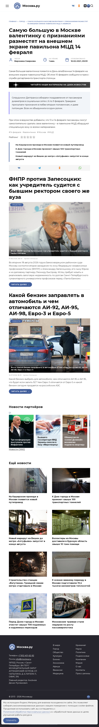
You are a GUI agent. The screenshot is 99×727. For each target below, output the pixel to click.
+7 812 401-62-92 (26, 655)
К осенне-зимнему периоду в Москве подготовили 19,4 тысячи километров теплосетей (71, 583)
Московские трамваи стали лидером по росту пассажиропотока (68, 625)
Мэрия (79, 663)
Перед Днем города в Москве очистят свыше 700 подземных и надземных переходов (27, 625)
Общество (16, 205)
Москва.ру (31, 6)
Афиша (56, 666)
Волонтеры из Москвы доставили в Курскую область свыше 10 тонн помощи (69, 541)
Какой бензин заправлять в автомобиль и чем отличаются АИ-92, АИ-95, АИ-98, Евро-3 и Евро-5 (46, 304)
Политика (80, 652)
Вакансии (57, 670)
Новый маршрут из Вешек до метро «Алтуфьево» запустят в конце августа (27, 541)
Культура (57, 656)
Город (56, 649)
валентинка (30, 132)
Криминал (81, 645)
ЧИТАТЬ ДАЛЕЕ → (20, 284)
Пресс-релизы (83, 673)
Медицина (58, 673)
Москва (42, 132)
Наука (78, 649)
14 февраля (15, 132)
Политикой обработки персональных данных (26, 712)
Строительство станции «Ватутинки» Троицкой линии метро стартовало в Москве (26, 583)
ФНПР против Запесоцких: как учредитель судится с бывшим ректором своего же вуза (49, 188)
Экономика (58, 663)
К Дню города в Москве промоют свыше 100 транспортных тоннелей (66, 499)
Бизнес (56, 659)
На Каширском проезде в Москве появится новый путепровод (50, 145)
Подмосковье (82, 656)
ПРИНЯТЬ (11, 720)
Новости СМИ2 (17, 449)
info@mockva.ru (23, 659)
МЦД (51, 132)
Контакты (80, 670)
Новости (16, 321)
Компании (81, 659)
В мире (56, 645)
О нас (78, 666)
